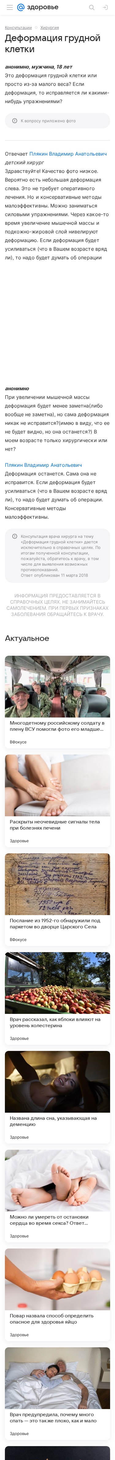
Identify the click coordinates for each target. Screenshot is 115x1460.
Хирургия (49, 27)
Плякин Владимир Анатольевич (67, 154)
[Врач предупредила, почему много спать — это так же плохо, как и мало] (57, 1393)
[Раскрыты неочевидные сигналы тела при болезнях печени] (57, 801)
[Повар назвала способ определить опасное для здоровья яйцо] (57, 1295)
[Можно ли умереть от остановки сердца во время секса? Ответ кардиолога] (57, 1196)
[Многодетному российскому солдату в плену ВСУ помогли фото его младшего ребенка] (57, 702)
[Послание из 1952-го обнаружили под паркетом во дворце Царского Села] (57, 899)
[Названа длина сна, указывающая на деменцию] (57, 1097)
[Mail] (21, 7)
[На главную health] (42, 7)
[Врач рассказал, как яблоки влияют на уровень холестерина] (57, 998)
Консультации (18, 27)
